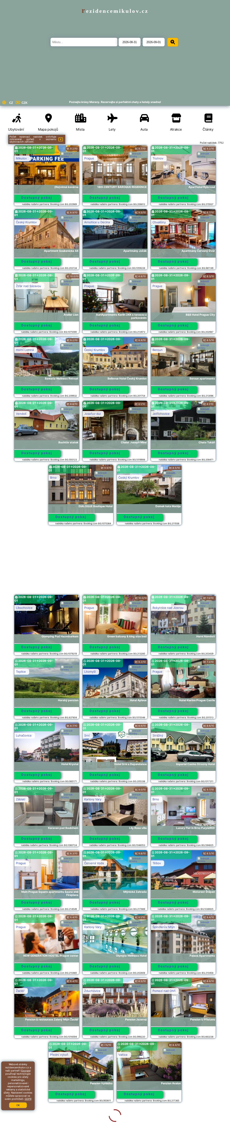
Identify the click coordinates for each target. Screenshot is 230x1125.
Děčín (88, 1118)
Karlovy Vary (92, 799)
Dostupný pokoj (36, 197)
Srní (87, 735)
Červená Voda (94, 863)
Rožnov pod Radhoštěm (169, 1054)
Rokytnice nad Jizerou (168, 607)
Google (25, 1070)
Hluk (19, 1118)
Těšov (157, 863)
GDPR (28, 1098)
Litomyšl (90, 671)
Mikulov (21, 158)
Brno (53, 477)
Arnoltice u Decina (97, 222)
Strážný (158, 735)
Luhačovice (24, 735)
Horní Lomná (25, 350)
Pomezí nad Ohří (164, 991)
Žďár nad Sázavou (28, 286)
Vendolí (21, 413)
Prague (89, 158)
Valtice (88, 1054)
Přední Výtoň (25, 1054)
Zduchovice (92, 991)
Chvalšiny (159, 222)
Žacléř (20, 991)
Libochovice (24, 607)
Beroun (158, 350)
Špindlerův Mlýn (164, 927)
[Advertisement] (115, 562)
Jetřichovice (161, 413)
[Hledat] (172, 42)
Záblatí (20, 799)
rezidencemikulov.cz (115, 11)
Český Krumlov (26, 222)
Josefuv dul (92, 413)
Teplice (21, 671)
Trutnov (158, 158)
